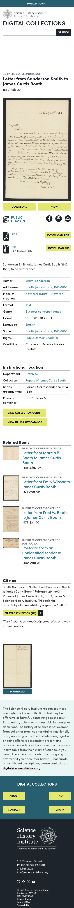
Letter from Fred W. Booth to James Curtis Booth (45, 514)
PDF (14, 234)
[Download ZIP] (6, 249)
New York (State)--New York (45, 294)
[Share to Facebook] (49, 218)
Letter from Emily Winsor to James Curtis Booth (46, 484)
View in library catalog (25, 422)
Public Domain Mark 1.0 (42, 338)
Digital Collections (34, 23)
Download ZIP (58, 248)
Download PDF (58, 235)
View (54, 206)
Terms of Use (23, 901)
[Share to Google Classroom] (68, 218)
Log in (60, 809)
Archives (32, 374)
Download (19, 206)
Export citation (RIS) (22, 613)
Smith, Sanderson (38, 281)
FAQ (60, 796)
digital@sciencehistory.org (21, 768)
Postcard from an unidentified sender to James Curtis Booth (41, 552)
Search (63, 32)
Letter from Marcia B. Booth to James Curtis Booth (41, 457)
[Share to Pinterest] (58, 218)
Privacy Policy (24, 898)
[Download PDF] (6, 236)
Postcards (30, 543)
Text (28, 305)
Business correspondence (22, 74)
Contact (14, 809)
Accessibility (23, 904)
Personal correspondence (41, 448)
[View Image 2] (17, 666)
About (14, 796)
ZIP (13, 247)
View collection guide (24, 412)
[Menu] (69, 14)
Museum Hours (36, 3)
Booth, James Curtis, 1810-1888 (47, 287)
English (30, 324)
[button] (40, 613)
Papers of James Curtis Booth (46, 380)
